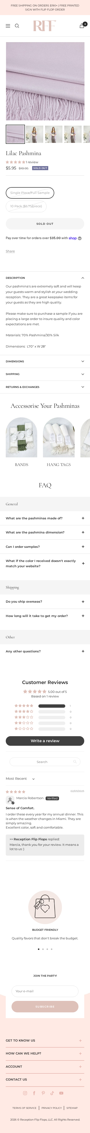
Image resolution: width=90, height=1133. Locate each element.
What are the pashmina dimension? (35, 532)
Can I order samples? (23, 547)
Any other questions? (23, 651)
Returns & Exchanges (22, 387)
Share (10, 251)
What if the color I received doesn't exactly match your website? (41, 563)
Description (15, 278)
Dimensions (15, 361)
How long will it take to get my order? (37, 616)
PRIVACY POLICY (52, 1108)
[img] (15, 792)
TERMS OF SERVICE (24, 1108)
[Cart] (81, 25)
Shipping (12, 374)
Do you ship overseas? (24, 601)
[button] (16, 162)
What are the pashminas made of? (34, 518)
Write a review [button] (45, 741)
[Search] (17, 26)
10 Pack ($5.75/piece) (26, 206)
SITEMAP (72, 1108)
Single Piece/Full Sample (30, 193)
